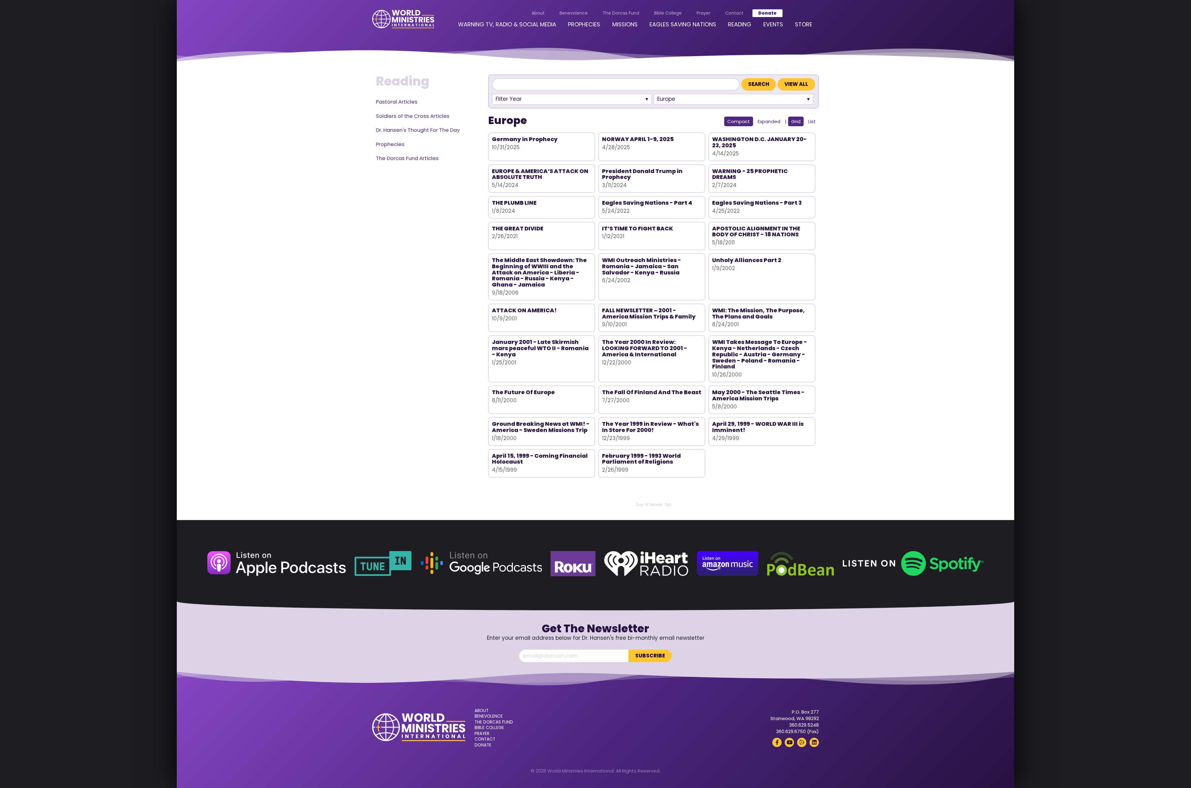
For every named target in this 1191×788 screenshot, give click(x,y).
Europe (666, 99)
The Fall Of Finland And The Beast (651, 392)
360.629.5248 (804, 725)
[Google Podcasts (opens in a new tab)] (481, 563)
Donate (767, 13)
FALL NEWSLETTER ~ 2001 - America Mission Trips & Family (649, 313)
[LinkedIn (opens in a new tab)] (814, 742)
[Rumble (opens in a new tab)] (801, 742)
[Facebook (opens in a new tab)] (777, 742)
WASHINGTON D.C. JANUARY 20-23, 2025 (759, 142)
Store (803, 24)
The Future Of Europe (523, 392)
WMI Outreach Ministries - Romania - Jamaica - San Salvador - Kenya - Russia (641, 266)
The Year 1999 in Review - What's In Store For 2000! (650, 427)
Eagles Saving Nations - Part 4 (647, 203)
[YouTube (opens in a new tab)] (789, 742)
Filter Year (509, 99)
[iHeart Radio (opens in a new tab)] (646, 563)
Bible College (668, 13)
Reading (739, 24)
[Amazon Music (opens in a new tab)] (727, 563)
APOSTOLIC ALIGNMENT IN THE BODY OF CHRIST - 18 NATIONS (756, 231)
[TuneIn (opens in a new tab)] (383, 563)
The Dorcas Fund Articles (407, 158)
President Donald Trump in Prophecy (642, 174)
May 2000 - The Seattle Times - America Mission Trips (758, 395)
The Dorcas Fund (621, 13)
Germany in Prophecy (525, 139)
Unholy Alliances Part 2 (746, 260)
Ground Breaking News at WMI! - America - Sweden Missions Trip (541, 427)
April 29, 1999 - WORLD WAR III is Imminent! (758, 427)
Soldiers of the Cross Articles (412, 116)
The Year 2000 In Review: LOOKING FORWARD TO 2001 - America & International (644, 348)
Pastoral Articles (396, 101)
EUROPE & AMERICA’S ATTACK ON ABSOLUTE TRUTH (540, 174)
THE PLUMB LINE (514, 203)
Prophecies (584, 24)
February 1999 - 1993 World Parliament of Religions (641, 459)
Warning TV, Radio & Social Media (507, 24)
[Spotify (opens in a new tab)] (913, 563)
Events (773, 24)
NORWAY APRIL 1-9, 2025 (638, 139)
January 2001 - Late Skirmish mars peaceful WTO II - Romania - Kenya (540, 348)
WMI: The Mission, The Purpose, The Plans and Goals (758, 313)
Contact (734, 13)
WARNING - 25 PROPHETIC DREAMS (750, 174)
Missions (625, 24)
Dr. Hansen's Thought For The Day (418, 130)
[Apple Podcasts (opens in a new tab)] (276, 563)
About (538, 13)
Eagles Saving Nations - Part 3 (757, 203)
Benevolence (574, 13)
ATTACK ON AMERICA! (524, 310)
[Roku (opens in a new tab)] (573, 563)
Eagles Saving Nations (682, 24)
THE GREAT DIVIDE (517, 228)
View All (796, 84)
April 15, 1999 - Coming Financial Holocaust (540, 459)
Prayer (703, 13)
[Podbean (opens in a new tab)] (800, 563)
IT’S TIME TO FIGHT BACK (637, 228)
